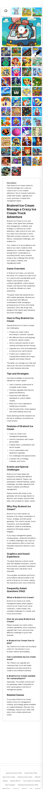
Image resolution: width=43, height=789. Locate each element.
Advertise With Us (15, 781)
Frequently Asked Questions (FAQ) (28, 785)
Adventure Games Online (25, 777)
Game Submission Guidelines (31, 781)
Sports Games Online (9, 777)
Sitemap (5, 781)
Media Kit (37, 777)
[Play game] (21, 29)
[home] (6, 10)
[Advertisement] (21, 3)
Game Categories (10, 785)
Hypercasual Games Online (14, 773)
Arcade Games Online (30, 773)
